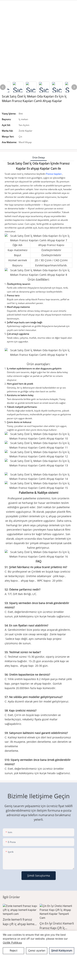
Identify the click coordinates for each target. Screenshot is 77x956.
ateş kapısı (12, 580)
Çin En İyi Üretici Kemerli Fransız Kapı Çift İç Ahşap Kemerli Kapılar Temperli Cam (57, 925)
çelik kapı (58, 576)
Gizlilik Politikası (12, 942)
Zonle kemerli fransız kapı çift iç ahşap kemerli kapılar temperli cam (20, 921)
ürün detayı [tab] (38, 157)
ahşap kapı (27, 580)
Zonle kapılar (57, 634)
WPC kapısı (44, 580)
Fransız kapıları (54, 173)
